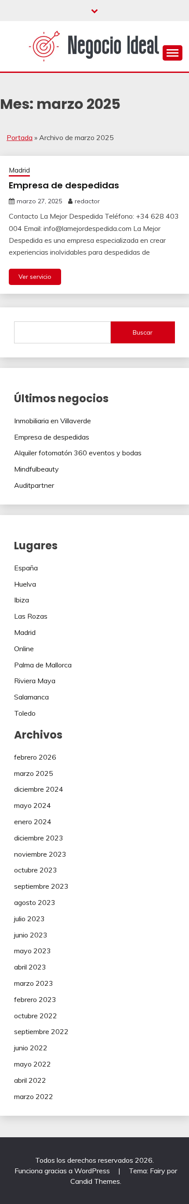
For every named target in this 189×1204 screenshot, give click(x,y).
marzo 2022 (33, 1096)
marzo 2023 (33, 983)
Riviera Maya (34, 680)
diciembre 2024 (38, 789)
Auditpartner (34, 485)
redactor (87, 201)
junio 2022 (30, 1047)
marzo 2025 (33, 773)
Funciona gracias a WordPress (63, 1170)
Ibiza (21, 599)
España (26, 567)
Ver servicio (34, 277)
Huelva (25, 584)
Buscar (143, 332)
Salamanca (31, 696)
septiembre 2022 (41, 1031)
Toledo (25, 713)
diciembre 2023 (38, 837)
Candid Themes (95, 1181)
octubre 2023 (35, 869)
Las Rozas (30, 616)
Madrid (19, 170)
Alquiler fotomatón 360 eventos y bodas (78, 452)
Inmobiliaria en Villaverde (52, 420)
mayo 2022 (32, 1064)
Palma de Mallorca (43, 664)
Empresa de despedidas (64, 185)
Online (24, 648)
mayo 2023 (32, 950)
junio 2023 (30, 934)
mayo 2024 (32, 805)
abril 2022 (30, 1080)
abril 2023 (30, 966)
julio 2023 (29, 918)
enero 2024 (32, 821)
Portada (20, 137)
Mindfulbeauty (36, 469)
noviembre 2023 (40, 854)
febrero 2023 (35, 999)
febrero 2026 (35, 757)
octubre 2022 (35, 1015)
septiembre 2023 (41, 886)
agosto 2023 (34, 902)
